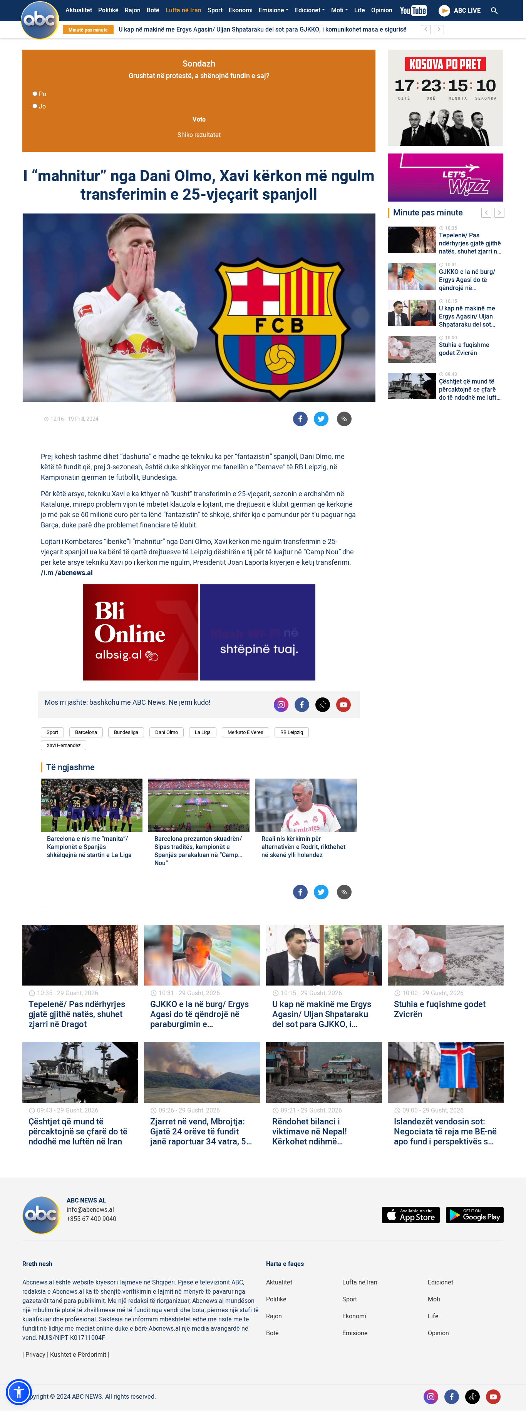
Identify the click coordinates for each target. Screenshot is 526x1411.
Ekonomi (241, 10)
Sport (215, 10)
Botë (153, 10)
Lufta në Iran (183, 10)
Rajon (133, 10)
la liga (203, 732)
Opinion (381, 10)
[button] (19, 1392)
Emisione (271, 10)
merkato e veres (245, 732)
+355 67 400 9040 (91, 1219)
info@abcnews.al (90, 1209)
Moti (337, 10)
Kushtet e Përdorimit (78, 1354)
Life (359, 10)
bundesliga (126, 732)
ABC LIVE (467, 11)
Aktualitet (78, 10)
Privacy (35, 1354)
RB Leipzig (291, 732)
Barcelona (86, 732)
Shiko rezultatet (199, 135)
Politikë (108, 10)
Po (42, 94)
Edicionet (307, 10)
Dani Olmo (166, 732)
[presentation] (487, 214)
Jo (42, 106)
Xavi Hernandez (63, 745)
